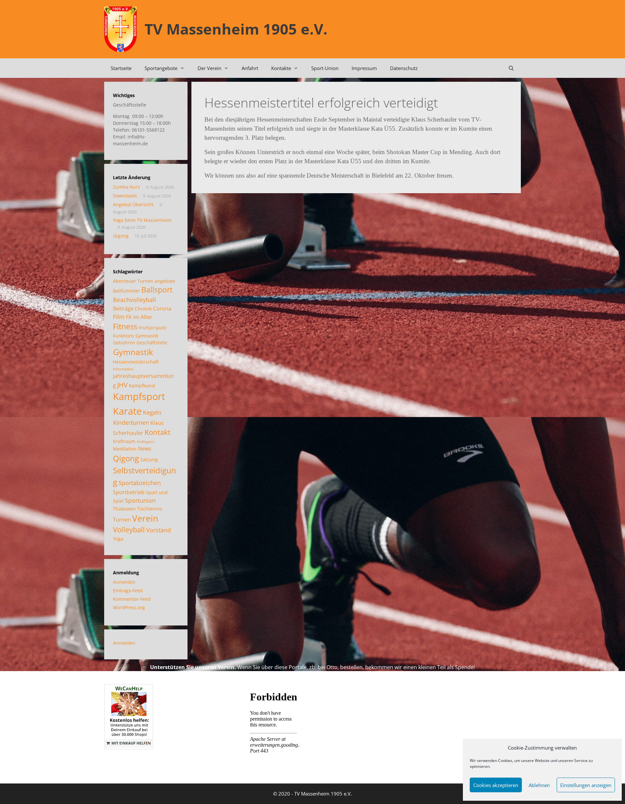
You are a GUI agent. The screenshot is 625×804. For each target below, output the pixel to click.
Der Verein (209, 68)
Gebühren (124, 342)
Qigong (121, 236)
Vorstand (158, 530)
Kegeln (152, 412)
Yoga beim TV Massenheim (142, 220)
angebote (165, 281)
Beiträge (123, 308)
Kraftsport (145, 441)
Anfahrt (250, 68)
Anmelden (124, 582)
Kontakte (281, 68)
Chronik (143, 309)
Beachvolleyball (134, 300)
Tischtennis (149, 509)
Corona (162, 308)
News (144, 448)
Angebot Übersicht (133, 204)
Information (123, 369)
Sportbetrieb (129, 492)
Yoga (118, 539)
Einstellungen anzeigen (585, 785)
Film (119, 317)
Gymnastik (133, 351)
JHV (122, 384)
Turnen (122, 519)
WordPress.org (129, 607)
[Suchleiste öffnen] (511, 68)
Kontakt (158, 432)
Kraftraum (124, 441)
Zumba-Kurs (126, 187)
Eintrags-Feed (128, 590)
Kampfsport (139, 396)
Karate (127, 411)
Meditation (125, 449)
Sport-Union (325, 68)
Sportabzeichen (139, 483)
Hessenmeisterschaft (136, 362)
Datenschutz (404, 68)
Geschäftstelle (151, 342)
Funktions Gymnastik (135, 336)
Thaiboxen (124, 509)
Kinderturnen (131, 422)
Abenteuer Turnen (133, 281)
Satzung (149, 459)
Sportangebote (161, 68)
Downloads (125, 196)
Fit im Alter (139, 317)
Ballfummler (126, 291)
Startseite (121, 68)
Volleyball (129, 529)
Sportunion (140, 500)
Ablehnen (539, 785)
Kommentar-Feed (132, 599)
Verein (145, 518)
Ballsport (157, 290)
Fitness (125, 327)
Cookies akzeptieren (495, 785)
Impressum (364, 68)
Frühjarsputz (153, 327)
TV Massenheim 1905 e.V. (236, 29)
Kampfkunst (142, 385)
